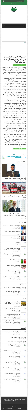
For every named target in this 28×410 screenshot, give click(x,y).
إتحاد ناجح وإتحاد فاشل (15, 259)
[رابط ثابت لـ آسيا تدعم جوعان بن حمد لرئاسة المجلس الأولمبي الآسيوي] (14, 176)
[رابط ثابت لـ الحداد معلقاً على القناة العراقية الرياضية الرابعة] (23, 294)
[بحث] (3, 1)
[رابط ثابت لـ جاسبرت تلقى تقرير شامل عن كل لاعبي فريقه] (23, 365)
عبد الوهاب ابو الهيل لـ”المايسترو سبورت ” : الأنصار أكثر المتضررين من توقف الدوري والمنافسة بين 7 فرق (11, 316)
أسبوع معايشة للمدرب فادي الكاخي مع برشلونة (14, 287)
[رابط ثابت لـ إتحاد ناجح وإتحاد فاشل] (23, 263)
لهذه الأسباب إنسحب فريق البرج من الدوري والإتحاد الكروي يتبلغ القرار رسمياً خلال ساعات (12, 303)
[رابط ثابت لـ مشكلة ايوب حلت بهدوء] (23, 360)
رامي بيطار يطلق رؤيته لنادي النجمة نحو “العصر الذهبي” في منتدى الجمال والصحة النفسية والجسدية (15, 215)
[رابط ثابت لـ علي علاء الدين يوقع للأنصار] (23, 348)
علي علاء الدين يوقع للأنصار (14, 345)
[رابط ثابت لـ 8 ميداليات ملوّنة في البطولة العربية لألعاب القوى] (14, 194)
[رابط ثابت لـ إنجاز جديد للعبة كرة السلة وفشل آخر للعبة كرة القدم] (23, 257)
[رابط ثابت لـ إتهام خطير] (23, 246)
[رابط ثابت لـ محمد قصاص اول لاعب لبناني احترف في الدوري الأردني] (23, 354)
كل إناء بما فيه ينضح (15, 236)
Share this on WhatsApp (19, 64)
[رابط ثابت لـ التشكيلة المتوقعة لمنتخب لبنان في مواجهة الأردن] (23, 377)
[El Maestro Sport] (14, 11)
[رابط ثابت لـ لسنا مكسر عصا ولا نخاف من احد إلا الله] (23, 234)
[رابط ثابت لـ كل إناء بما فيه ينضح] (23, 240)
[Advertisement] (14, 18)
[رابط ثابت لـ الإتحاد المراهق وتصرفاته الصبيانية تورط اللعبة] (23, 274)
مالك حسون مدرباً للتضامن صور (18, 337)
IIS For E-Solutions (13, 408)
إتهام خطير (17, 242)
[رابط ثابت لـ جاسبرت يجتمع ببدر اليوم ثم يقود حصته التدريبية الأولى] (23, 371)
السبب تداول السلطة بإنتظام (13, 265)
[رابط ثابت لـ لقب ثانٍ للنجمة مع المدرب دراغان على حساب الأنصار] (23, 335)
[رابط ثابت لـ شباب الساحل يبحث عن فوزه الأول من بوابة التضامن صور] (23, 312)
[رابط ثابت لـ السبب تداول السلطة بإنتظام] (23, 269)
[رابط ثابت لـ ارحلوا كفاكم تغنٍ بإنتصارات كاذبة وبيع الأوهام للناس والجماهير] (23, 280)
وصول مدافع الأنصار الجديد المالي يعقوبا (17, 341)
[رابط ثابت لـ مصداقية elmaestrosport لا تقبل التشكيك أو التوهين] (23, 229)
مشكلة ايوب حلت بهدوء (14, 356)
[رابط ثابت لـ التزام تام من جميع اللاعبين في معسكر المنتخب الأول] (23, 382)
